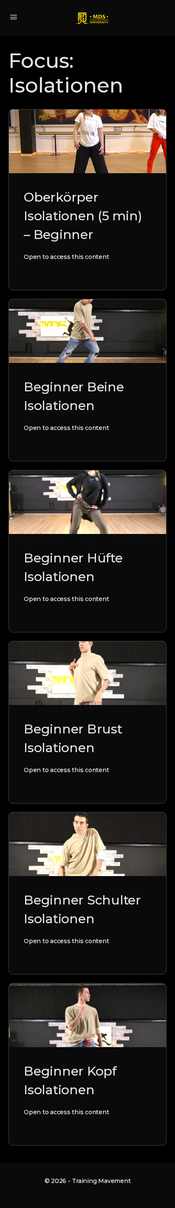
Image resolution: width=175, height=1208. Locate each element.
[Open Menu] (13, 17)
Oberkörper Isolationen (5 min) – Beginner (83, 215)
